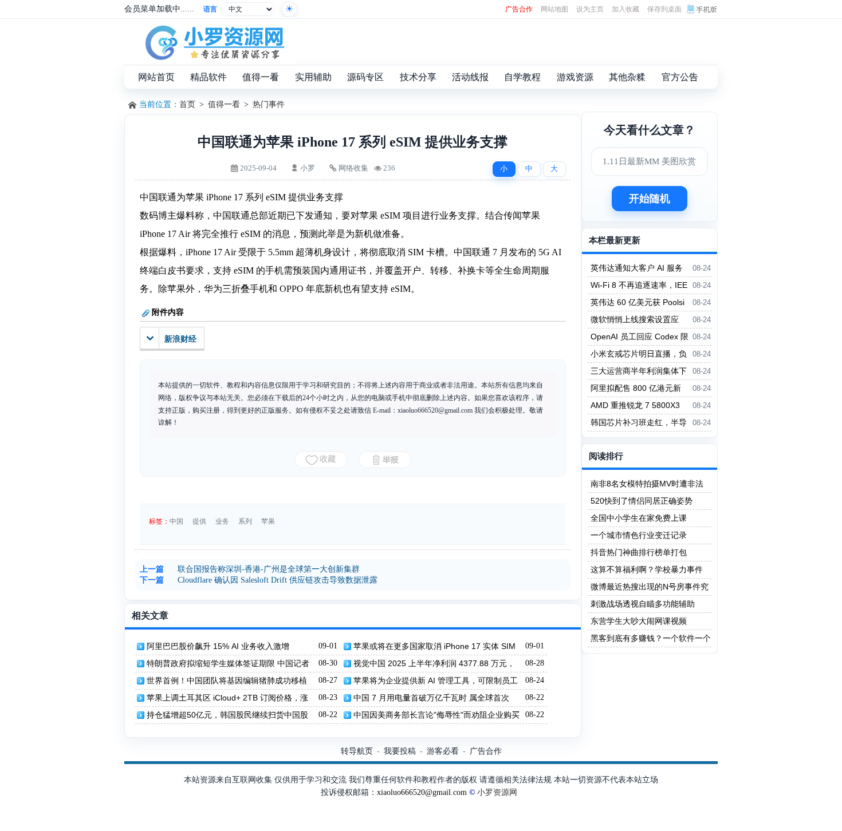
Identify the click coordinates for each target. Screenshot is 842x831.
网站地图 (554, 9)
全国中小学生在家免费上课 (639, 518)
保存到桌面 (664, 9)
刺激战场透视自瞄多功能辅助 (643, 603)
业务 (222, 521)
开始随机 (649, 198)
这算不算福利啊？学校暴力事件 (647, 569)
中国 (176, 521)
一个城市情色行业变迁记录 (639, 535)
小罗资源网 (497, 792)
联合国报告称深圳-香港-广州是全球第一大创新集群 (269, 569)
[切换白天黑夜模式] (289, 9)
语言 (210, 9)
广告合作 (519, 9)
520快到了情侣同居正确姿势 (642, 500)
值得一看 (224, 104)
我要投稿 (400, 750)
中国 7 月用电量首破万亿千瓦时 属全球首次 (431, 697)
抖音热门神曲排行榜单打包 (639, 552)
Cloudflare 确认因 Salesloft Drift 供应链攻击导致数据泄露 (277, 580)
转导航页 (357, 750)
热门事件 (269, 104)
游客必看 (443, 750)
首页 (187, 104)
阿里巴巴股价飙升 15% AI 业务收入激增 (218, 646)
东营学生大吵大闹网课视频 (639, 621)
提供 (199, 521)
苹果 (268, 521)
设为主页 (590, 9)
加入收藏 (625, 9)
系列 (245, 521)
